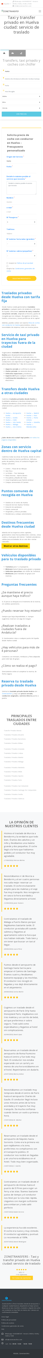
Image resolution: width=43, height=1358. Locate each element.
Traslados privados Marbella (14, 767)
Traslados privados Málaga (14, 762)
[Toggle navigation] (39, 11)
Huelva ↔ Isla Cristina (13, 427)
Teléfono (10, 229)
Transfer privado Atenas (12, 731)
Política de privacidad (25, 263)
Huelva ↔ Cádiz (11, 420)
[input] (21, 85)
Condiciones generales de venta (13, 1326)
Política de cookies (8, 1323)
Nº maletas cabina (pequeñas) (20, 251)
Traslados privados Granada (14, 749)
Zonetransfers (7, 694)
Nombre (11, 198)
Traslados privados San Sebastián (16, 786)
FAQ (3, 1329)
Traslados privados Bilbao (13, 743)
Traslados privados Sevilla (13, 794)
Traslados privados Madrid (13, 757)
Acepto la (21, 263)
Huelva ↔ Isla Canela (13, 422)
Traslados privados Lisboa (13, 753)
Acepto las (21, 269)
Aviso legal (5, 1317)
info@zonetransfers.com (22, 6)
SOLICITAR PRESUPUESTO (21, 278)
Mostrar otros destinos (16, 546)
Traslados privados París (13, 780)
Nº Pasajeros (13, 217)
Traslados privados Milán (13, 772)
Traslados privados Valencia (14, 799)
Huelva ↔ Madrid (32, 413)
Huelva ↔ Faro (31, 415)
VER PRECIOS (21, 114)
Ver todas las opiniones (21, 1278)
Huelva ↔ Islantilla (33, 422)
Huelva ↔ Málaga (12, 424)
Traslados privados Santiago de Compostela (20, 790)
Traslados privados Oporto (13, 776)
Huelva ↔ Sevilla (12, 418)
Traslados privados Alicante (14, 735)
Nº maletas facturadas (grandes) (21, 239)
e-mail (10, 207)
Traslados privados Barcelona (15, 739)
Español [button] (7, 4)
